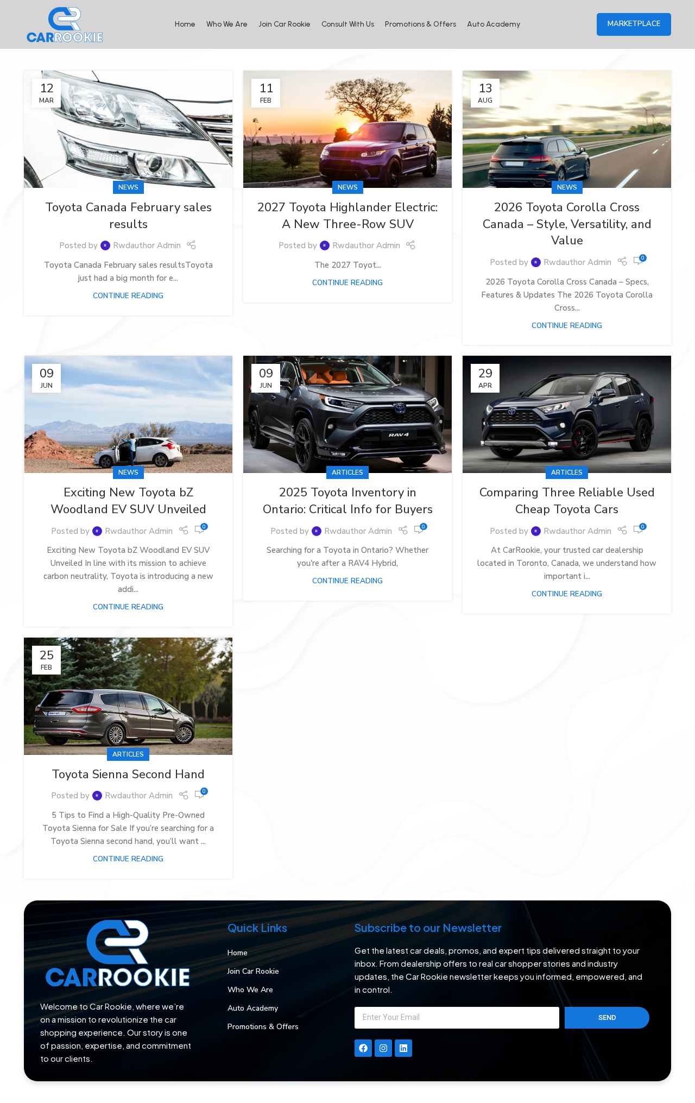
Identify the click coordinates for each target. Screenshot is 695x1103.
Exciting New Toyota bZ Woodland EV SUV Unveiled (128, 501)
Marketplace (634, 24)
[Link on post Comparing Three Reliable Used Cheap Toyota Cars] (567, 414)
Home (238, 953)
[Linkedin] (403, 1048)
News (128, 187)
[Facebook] (363, 1048)
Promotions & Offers (263, 1027)
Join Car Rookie (253, 971)
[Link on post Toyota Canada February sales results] (128, 129)
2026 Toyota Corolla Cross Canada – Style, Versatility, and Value (567, 224)
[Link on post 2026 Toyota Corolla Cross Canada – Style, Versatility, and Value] (567, 129)
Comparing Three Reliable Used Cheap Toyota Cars (567, 501)
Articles (347, 472)
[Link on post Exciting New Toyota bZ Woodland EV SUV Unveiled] (128, 414)
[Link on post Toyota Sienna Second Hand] (128, 696)
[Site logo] (64, 23)
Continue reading (128, 296)
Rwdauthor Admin (147, 245)
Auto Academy (253, 1008)
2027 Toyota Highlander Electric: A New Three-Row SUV (347, 215)
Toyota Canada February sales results (128, 215)
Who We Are (250, 990)
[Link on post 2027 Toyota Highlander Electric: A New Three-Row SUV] (347, 129)
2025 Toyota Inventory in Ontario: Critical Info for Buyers (348, 501)
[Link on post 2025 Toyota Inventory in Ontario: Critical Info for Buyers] (347, 414)
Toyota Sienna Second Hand (128, 774)
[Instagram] (383, 1048)
